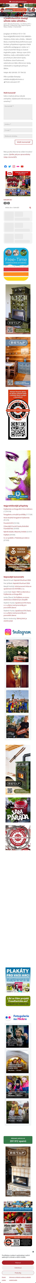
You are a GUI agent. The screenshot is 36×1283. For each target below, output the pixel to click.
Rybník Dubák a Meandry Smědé (15, 532)
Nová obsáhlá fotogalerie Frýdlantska (16, 518)
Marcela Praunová (13, 24)
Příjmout (18, 1263)
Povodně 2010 (8, 523)
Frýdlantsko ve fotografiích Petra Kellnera (18, 509)
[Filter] (5, 203)
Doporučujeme (25, 25)
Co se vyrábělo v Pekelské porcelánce (16, 538)
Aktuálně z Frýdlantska (11, 25)
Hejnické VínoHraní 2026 (22, 580)
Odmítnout (18, 1268)
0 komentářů (17, 27)
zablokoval (18, 1139)
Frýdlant (6, 535)
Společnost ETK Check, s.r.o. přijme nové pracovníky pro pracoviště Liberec (17, 605)
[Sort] (8, 203)
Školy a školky (8, 27)
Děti (19, 25)
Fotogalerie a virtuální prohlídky (15, 514)
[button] (33, 1252)
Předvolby (18, 1273)
